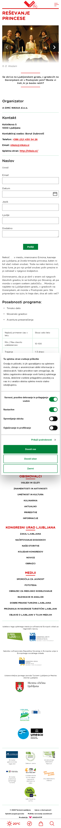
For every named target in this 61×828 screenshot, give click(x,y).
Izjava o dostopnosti (42, 810)
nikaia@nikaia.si (19, 145)
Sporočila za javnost (30, 579)
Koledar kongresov (30, 551)
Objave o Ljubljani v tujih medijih (30, 614)
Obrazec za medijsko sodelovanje (30, 591)
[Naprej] (54, 47)
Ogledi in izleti (30, 482)
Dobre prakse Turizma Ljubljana (30, 603)
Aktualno (30, 506)
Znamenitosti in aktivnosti (30, 488)
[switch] (53, 409)
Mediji (30, 572)
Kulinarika (30, 500)
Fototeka (31, 585)
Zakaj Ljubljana (30, 534)
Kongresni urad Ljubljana (30, 527)
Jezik (5, 201)
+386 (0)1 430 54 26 (25, 139)
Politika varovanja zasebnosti (40, 814)
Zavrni (30, 468)
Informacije (30, 518)
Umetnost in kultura (30, 494)
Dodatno (7, 228)
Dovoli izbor (30, 458)
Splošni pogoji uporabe (14, 814)
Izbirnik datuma (30, 194)
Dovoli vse (30, 449)
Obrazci (30, 563)
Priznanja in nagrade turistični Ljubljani (30, 608)
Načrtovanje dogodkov (30, 540)
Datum (6, 188)
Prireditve (30, 512)
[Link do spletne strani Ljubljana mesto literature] (30, 734)
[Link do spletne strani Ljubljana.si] (30, 687)
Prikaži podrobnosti (41, 439)
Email (5, 175)
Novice (30, 557)
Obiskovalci (30, 476)
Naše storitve (30, 545)
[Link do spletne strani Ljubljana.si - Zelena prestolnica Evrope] (30, 715)
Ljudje (5, 215)
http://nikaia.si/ (29, 151)
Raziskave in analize (31, 597)
